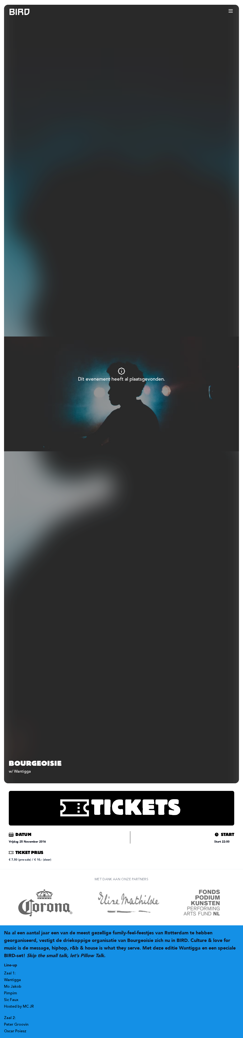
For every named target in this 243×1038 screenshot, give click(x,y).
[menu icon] (231, 11)
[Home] (14, 12)
